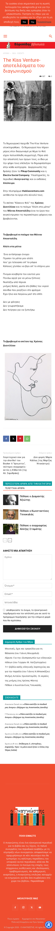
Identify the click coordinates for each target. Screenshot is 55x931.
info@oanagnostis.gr (34, 887)
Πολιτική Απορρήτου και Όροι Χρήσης (27, 922)
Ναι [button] (24, 22)
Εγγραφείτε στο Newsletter (33, 918)
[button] (5, 36)
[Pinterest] (20, 439)
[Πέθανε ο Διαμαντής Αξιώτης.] (10, 500)
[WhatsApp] (27, 439)
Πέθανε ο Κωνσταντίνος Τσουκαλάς (23, 685)
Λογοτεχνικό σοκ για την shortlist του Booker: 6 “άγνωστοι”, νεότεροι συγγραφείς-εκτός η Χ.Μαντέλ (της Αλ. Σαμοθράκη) (15, 465)
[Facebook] (6, 439)
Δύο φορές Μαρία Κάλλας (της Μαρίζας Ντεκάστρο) (41, 460)
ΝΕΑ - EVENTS (18, 53)
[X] (13, 439)
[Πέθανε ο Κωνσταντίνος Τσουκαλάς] (10, 514)
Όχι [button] (32, 22)
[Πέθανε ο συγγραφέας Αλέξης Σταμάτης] (10, 529)
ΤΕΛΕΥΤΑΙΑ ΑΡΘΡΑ (15, 488)
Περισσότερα (37, 880)
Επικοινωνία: (17, 887)
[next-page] (10, 540)
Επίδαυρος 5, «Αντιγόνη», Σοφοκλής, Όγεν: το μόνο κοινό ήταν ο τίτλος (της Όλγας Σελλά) (27, 746)
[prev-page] (5, 540)
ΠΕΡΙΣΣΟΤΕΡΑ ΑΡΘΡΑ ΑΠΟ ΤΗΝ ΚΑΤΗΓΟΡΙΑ (28, 483)
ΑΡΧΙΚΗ (6, 53)
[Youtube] (40, 908)
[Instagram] (23, 907)
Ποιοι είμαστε (13, 918)
